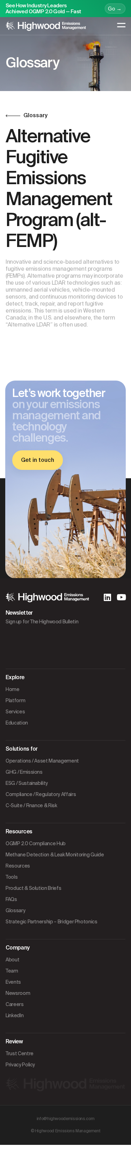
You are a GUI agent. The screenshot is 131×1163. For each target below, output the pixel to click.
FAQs (11, 899)
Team (12, 971)
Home (13, 689)
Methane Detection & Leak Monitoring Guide (55, 854)
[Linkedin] (107, 597)
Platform (15, 700)
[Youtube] (121, 597)
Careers (15, 1004)
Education (17, 723)
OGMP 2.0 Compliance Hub (36, 843)
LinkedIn (14, 1015)
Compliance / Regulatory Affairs (41, 794)
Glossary (15, 910)
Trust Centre (20, 1053)
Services (15, 711)
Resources (18, 866)
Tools (11, 877)
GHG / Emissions (24, 772)
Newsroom (18, 993)
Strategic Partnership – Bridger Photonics (51, 921)
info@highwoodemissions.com (66, 1118)
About (12, 959)
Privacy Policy (20, 1064)
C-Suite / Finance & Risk (31, 805)
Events (13, 982)
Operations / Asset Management (42, 761)
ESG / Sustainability (27, 783)
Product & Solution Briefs (33, 888)
